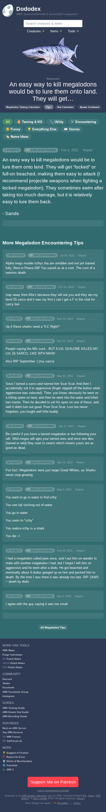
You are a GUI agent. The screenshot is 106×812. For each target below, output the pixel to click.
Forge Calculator (12, 654)
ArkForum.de (14, 741)
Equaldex (62, 803)
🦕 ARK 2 (8, 769)
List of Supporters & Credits (53, 790)
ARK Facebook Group (15, 692)
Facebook (8, 687)
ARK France (13, 736)
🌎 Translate (10, 765)
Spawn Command (89, 107)
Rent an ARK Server (14, 728)
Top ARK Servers (12, 732)
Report (87, 150)
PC (85, 795)
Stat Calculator (65, 107)
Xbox (91, 795)
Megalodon (53, 78)
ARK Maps (8, 650)
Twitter (6, 683)
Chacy (77, 803)
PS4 (98, 795)
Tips (48, 107)
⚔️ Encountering (41, 150)
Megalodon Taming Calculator (23, 107)
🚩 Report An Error (13, 757)
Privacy (81, 798)
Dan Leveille (40, 798)
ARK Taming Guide (13, 708)
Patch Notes (14, 659)
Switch (24, 798)
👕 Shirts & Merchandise (17, 761)
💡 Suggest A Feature (15, 752)
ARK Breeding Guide (14, 716)
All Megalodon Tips (53, 627)
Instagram (8, 696)
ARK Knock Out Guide (15, 712)
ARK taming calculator (34, 795)
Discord (7, 679)
